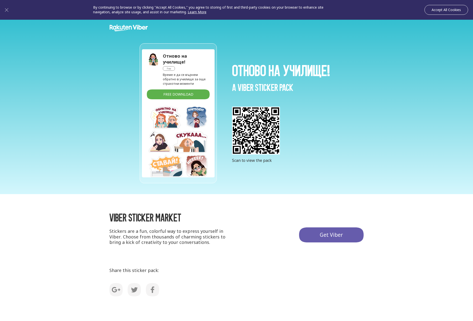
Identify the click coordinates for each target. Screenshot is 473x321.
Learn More (197, 12)
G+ (116, 289)
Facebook (152, 289)
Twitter (134, 289)
